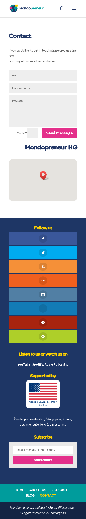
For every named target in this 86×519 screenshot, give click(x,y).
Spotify (37, 364)
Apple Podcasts (56, 364)
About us (37, 490)
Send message (59, 132)
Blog (30, 495)
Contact (48, 495)
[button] (44, 175)
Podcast (59, 490)
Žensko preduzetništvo (29, 419)
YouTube (24, 364)
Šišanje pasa (53, 419)
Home (19, 490)
